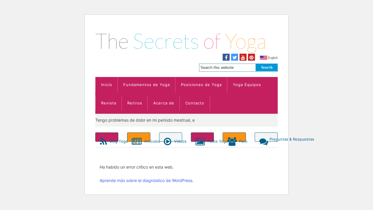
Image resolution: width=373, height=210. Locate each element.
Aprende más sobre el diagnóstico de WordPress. (146, 180)
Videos (177, 140)
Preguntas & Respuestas (274, 139)
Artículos (146, 140)
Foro (242, 140)
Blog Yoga (113, 140)
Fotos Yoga (210, 140)
